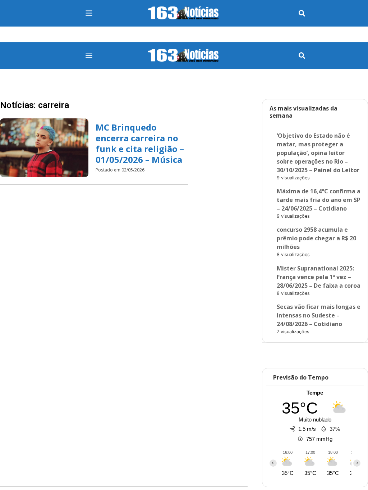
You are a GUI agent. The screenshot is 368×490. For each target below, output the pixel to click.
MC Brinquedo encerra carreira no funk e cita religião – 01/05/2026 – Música (140, 143)
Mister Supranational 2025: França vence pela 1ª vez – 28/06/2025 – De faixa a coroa (318, 276)
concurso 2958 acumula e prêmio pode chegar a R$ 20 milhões (316, 238)
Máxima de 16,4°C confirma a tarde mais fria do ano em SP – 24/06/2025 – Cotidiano (318, 199)
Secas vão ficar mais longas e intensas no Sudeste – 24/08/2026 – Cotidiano (318, 315)
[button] (302, 13)
